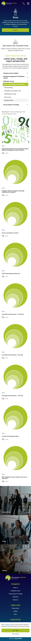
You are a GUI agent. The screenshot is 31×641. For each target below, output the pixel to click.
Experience (15, 597)
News (15, 614)
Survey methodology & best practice (14, 84)
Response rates (8, 100)
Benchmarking (8, 87)
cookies (7, 624)
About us (15, 587)
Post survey (7, 97)
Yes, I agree (15, 630)
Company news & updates (10, 73)
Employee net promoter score (12, 91)
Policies (16, 611)
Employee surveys (8, 81)
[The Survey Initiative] (9, 4)
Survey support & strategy (11, 105)
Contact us (15, 30)
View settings (15, 634)
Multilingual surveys (10, 94)
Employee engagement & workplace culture (13, 77)
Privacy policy (15, 608)
